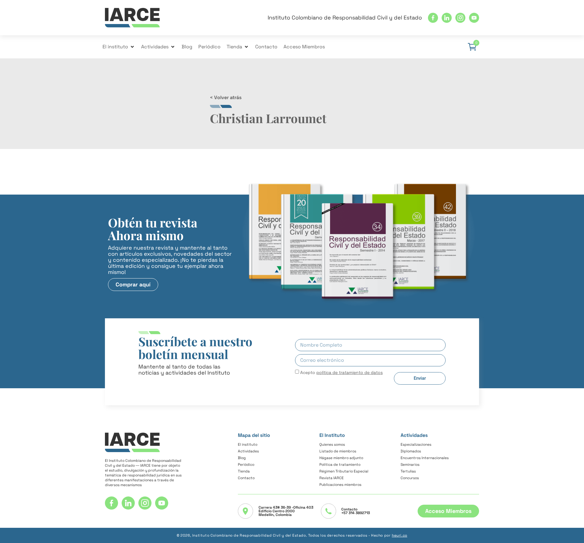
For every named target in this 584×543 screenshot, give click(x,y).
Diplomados (411, 451)
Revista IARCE (331, 478)
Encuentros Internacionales (425, 457)
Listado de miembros (337, 451)
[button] (118, 47)
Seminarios (410, 464)
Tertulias (408, 471)
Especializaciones (416, 444)
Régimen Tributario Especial (343, 471)
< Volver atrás (226, 97)
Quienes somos (332, 444)
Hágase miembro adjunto (341, 457)
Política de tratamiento (339, 464)
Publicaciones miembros (340, 484)
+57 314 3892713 (355, 513)
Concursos (410, 478)
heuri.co (399, 535)
